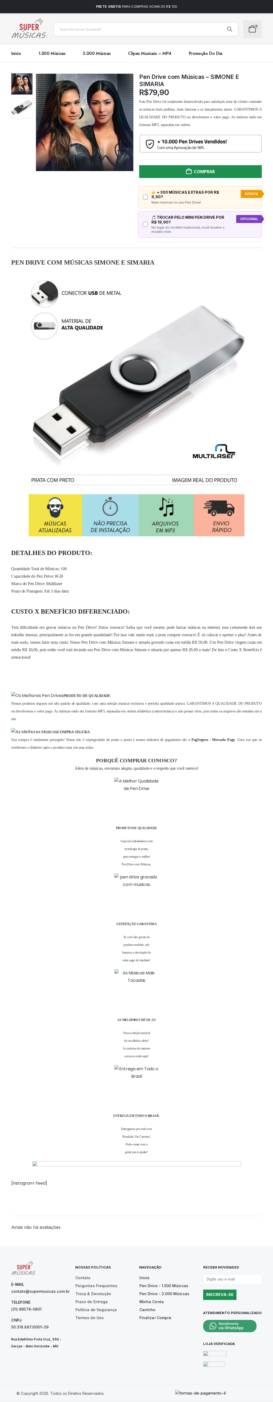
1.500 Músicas (52, 53)
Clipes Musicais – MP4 (149, 53)
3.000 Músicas (97, 53)
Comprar (204, 172)
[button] (37, 122)
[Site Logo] (28, 29)
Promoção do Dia (205, 53)
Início (16, 53)
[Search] (230, 29)
